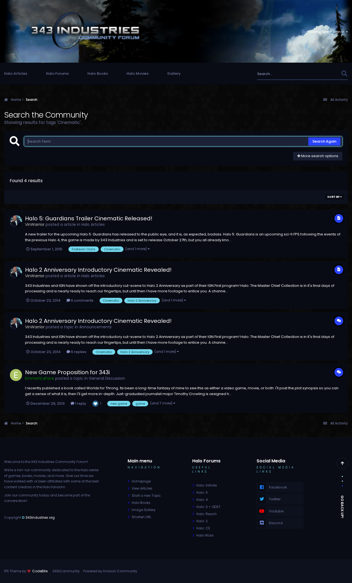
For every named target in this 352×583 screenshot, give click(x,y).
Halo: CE (203, 528)
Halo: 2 (202, 521)
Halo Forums (57, 73)
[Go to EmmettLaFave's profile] (16, 375)
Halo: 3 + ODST (208, 506)
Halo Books (97, 73)
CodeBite (40, 571)
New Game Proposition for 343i (67, 372)
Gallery (174, 73)
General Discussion (107, 378)
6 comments (82, 300)
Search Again (324, 141)
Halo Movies (137, 73)
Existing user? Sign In (327, 31)
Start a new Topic (146, 495)
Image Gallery (144, 509)
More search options (319, 156)
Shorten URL (141, 517)
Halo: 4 (202, 499)
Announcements (95, 327)
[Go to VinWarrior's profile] (16, 221)
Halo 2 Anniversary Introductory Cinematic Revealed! (98, 270)
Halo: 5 (202, 492)
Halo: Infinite (206, 485)
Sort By (333, 197)
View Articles (142, 488)
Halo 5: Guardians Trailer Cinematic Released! (88, 218)
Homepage (141, 481)
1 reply (80, 403)
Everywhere (324, 73)
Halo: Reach (206, 514)
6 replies (78, 351)
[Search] (344, 74)
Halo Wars (205, 535)
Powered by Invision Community (110, 571)
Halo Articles (15, 73)
